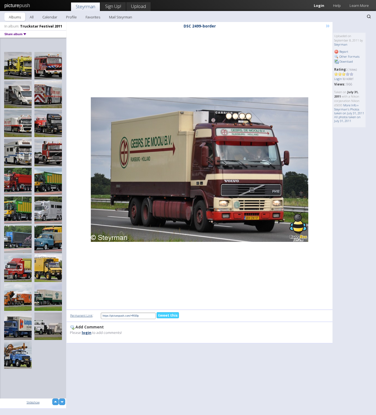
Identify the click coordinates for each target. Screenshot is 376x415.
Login (319, 5)
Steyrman (85, 6)
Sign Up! (113, 6)
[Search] (368, 16)
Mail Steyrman (120, 17)
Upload (138, 6)
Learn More (359, 5)
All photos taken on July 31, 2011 (347, 119)
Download (346, 61)
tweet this (168, 315)
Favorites (93, 17)
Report (343, 51)
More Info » (351, 105)
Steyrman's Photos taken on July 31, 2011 (349, 111)
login (86, 332)
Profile (71, 17)
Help (337, 5)
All (32, 17)
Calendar (49, 17)
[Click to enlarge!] (199, 169)
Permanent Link (81, 315)
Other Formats (349, 56)
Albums (15, 17)
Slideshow (33, 402)
